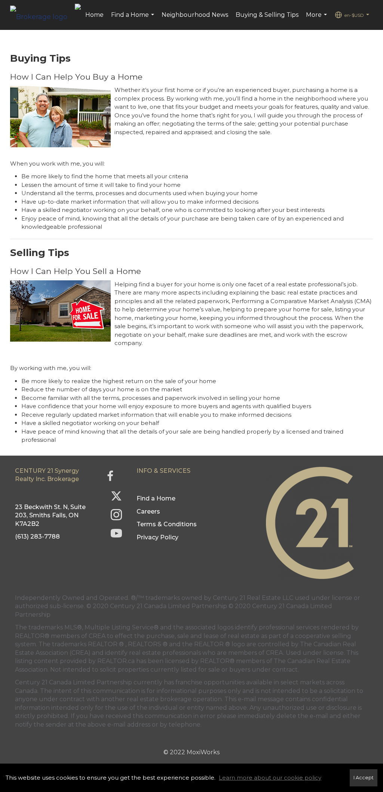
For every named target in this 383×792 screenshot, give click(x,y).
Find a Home (133, 18)
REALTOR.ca (116, 661)
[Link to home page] (42, 15)
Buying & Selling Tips (267, 14)
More (317, 18)
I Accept (363, 777)
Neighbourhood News (195, 14)
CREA (97, 636)
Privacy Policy (157, 537)
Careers (148, 511)
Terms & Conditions (167, 524)
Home (94, 14)
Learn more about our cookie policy (270, 777)
